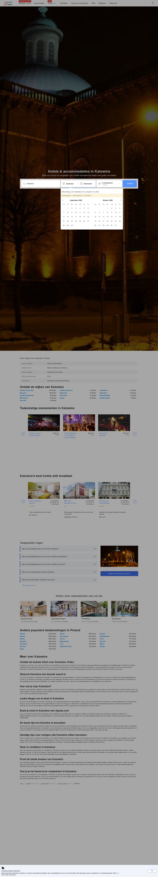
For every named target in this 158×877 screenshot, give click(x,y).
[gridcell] (68, 208)
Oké (152, 871)
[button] (63, 200)
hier (117, 873)
